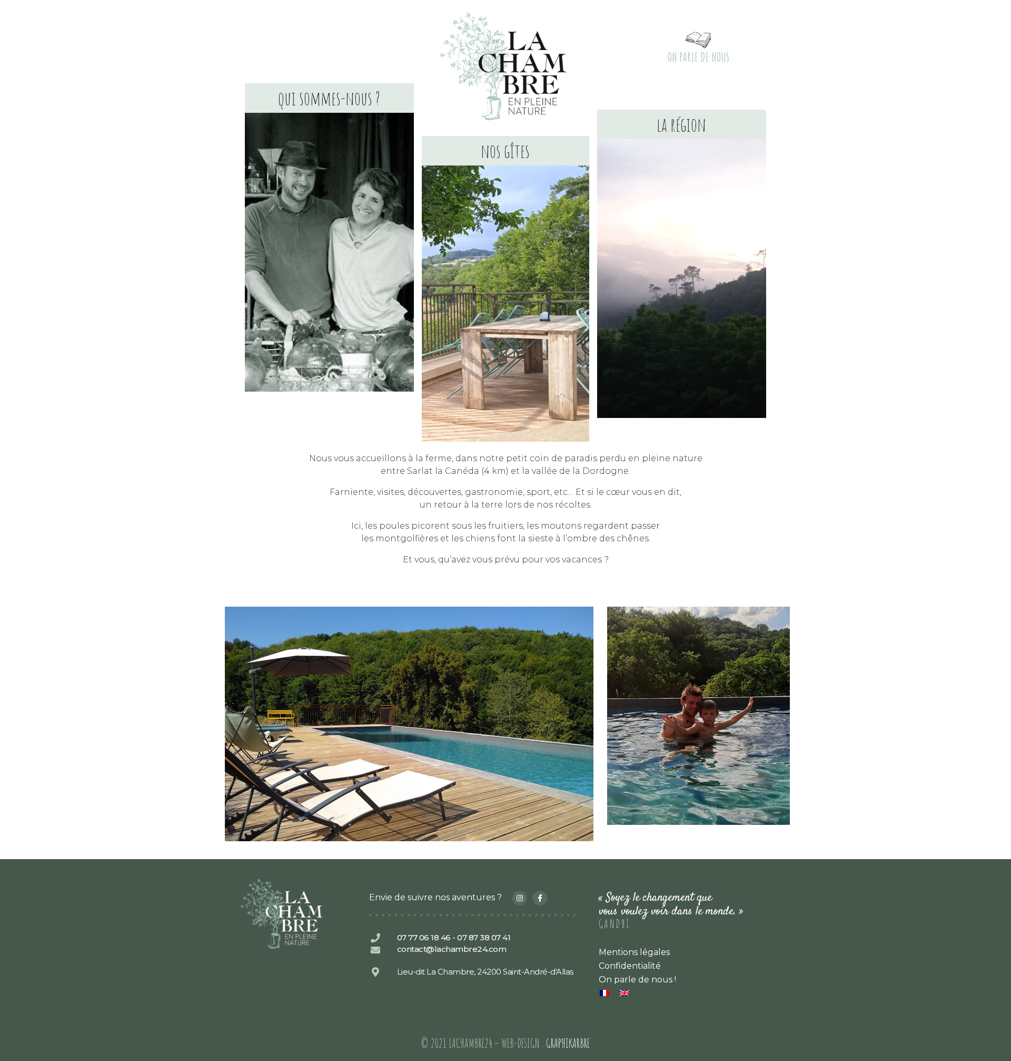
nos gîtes (505, 151)
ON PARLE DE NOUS (698, 57)
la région (681, 124)
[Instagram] (519, 898)
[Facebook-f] (539, 898)
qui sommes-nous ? (329, 98)
